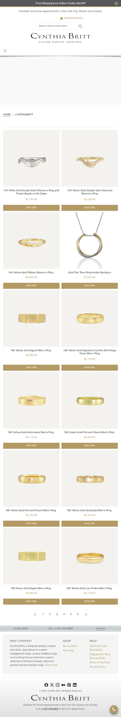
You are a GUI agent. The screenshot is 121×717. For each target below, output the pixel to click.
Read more (51, 665)
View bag (68, 651)
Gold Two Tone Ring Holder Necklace (89, 273)
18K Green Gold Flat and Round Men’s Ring (89, 432)
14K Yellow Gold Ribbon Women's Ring (30, 273)
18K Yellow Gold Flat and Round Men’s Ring (31, 510)
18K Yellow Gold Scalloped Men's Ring (89, 510)
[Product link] (31, 170)
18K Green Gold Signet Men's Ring (31, 588)
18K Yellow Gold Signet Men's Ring (30, 350)
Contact (100, 629)
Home (7, 115)
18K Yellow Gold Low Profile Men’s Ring (89, 588)
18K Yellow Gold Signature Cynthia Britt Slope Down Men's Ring (89, 352)
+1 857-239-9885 (49, 709)
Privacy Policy (97, 667)
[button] (72, 18)
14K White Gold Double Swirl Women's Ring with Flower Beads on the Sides (31, 192)
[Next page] (86, 614)
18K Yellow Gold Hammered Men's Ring (31, 432)
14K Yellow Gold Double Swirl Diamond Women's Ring (89, 192)
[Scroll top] (117, 713)
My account (70, 646)
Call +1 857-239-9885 (60, 629)
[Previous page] (35, 614)
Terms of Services (99, 663)
